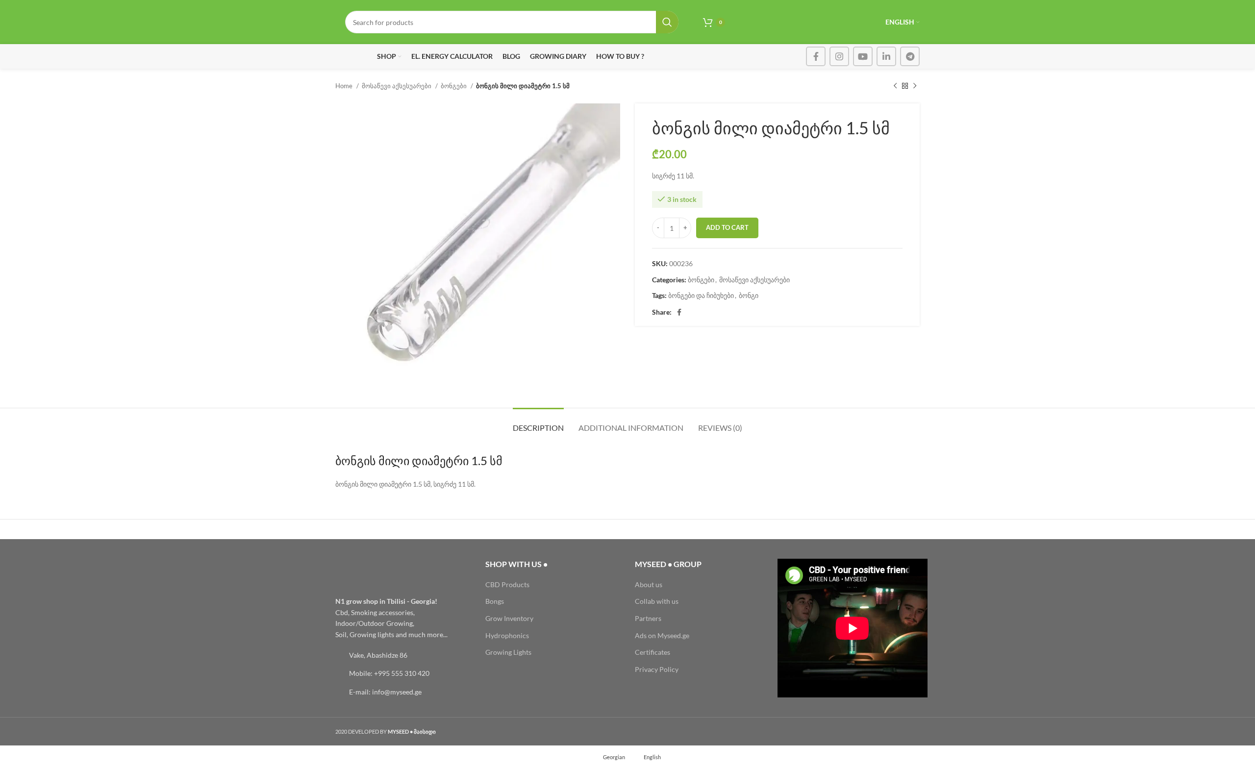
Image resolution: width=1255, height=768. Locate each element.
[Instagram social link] (839, 56)
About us (648, 584)
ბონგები (454, 86)
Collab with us (656, 601)
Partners (648, 618)
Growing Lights (508, 652)
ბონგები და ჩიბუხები (701, 295)
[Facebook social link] (816, 56)
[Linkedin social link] (886, 56)
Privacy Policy (656, 669)
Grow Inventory (509, 618)
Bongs (494, 601)
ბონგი (748, 295)
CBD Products (507, 584)
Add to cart (727, 227)
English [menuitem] (652, 757)
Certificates (652, 652)
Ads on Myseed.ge (662, 635)
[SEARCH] (667, 22)
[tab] (538, 423)
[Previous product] (895, 86)
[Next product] (915, 86)
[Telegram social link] (910, 56)
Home (344, 86)
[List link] (403, 655)
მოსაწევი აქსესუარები (397, 86)
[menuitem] (609, 757)
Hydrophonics (507, 635)
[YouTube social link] (863, 56)
